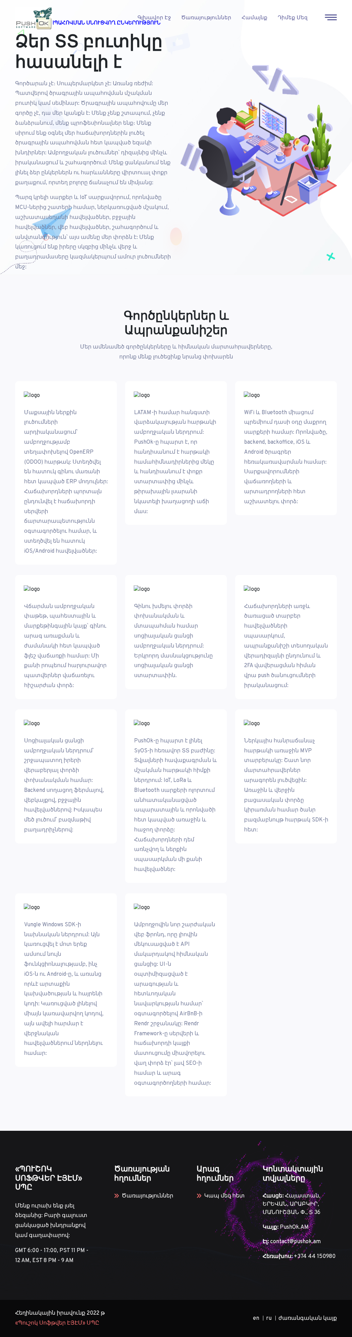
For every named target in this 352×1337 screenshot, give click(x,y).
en (256, 1318)
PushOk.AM (294, 1227)
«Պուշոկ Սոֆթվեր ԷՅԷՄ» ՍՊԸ (57, 1323)
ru (269, 1318)
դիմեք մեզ (293, 18)
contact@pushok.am (295, 1241)
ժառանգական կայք (307, 1318)
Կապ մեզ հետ (224, 1196)
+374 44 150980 (315, 1256)
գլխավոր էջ (154, 18)
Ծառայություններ (206, 18)
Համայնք (254, 18)
